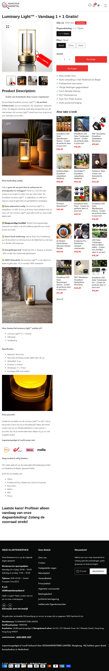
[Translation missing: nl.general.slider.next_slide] (51, 81)
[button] (90, 5)
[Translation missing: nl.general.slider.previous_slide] (4, 81)
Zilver (71, 45)
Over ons (42, 557)
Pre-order (91, 59)
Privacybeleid (44, 583)
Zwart (80, 45)
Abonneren (98, 571)
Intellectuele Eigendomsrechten (52, 604)
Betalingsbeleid (45, 593)
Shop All (59, 299)
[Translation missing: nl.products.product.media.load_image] (11, 80)
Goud (61, 45)
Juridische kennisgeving (48, 599)
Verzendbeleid (44, 578)
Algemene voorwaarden (49, 588)
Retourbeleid (44, 573)
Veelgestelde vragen (47, 568)
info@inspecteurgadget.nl (13, 590)
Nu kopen (72, 68)
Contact (41, 562)
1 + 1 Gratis (64, 33)
